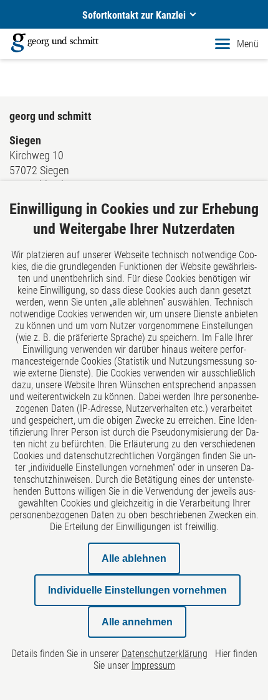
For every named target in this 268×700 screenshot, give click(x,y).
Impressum (153, 665)
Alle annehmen (137, 622)
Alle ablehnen (134, 558)
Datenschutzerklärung (165, 654)
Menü (248, 44)
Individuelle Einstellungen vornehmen (137, 590)
